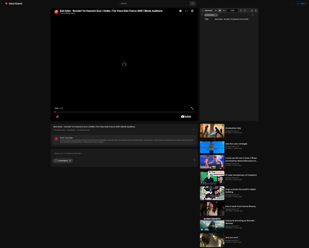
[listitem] (14, 3)
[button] (124, 135)
